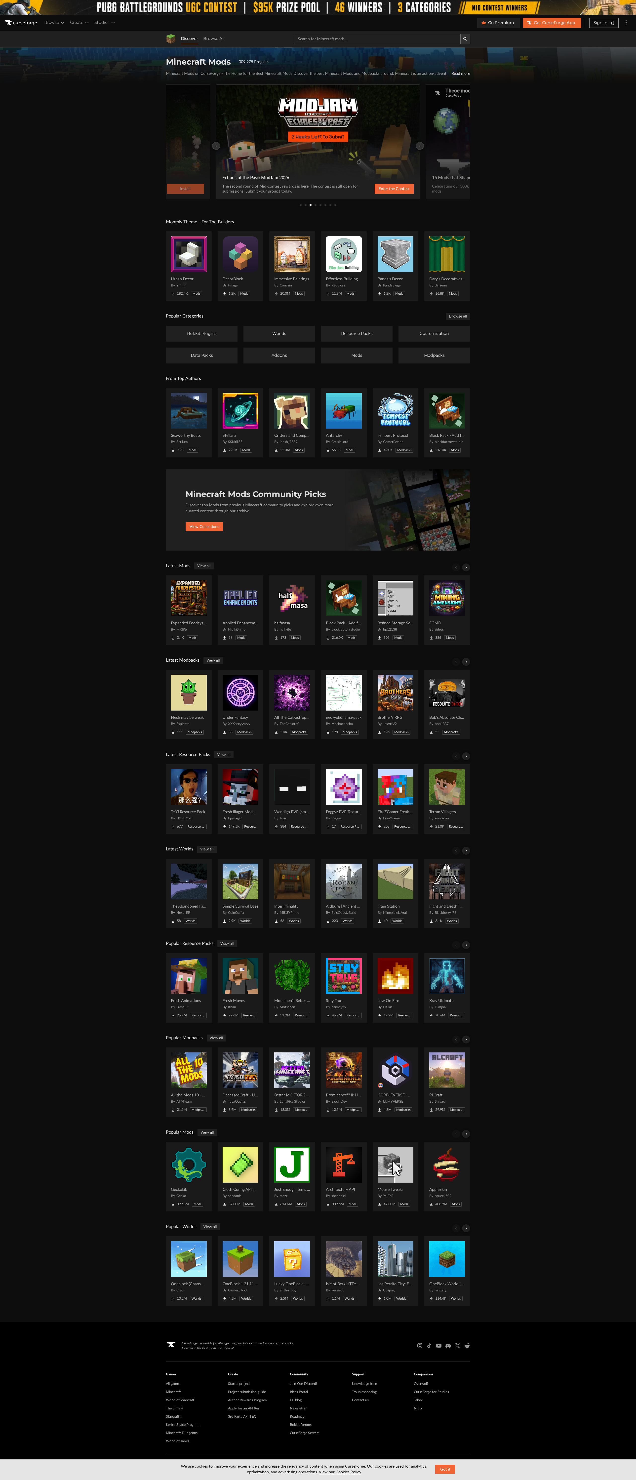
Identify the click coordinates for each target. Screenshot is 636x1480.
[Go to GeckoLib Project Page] (189, 1176)
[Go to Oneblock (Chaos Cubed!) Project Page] (189, 1271)
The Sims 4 (174, 1408)
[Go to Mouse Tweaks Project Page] (395, 1176)
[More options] (626, 23)
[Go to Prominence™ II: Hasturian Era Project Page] (344, 1082)
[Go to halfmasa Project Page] (292, 610)
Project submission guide (247, 1392)
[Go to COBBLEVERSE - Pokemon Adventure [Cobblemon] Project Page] (395, 1082)
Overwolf (421, 1384)
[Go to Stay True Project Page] (344, 988)
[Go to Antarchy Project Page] (344, 422)
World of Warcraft (180, 1400)
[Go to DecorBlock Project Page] (240, 266)
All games (173, 1384)
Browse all (458, 316)
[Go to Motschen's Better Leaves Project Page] (292, 988)
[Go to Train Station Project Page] (395, 893)
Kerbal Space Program (182, 1425)
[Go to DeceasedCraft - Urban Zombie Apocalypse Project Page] (240, 1082)
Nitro (418, 1408)
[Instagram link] (420, 1346)
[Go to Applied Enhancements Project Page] (240, 610)
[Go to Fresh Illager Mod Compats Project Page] (240, 799)
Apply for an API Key (244, 1408)
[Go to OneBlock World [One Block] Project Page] (447, 1271)
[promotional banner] (318, 7)
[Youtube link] (439, 1346)
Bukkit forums (301, 1425)
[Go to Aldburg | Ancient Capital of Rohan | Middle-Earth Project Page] (344, 893)
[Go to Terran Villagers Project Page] (447, 799)
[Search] (465, 39)
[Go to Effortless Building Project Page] (344, 266)
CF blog (296, 1400)
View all (204, 566)
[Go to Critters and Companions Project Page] (292, 422)
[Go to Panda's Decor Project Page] (395, 266)
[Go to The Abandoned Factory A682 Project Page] (189, 893)
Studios (102, 22)
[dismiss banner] (628, 7)
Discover (189, 38)
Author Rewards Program (247, 1400)
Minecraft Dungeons (182, 1433)
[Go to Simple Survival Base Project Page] (240, 893)
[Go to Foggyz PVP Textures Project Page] (344, 799)
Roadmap (297, 1416)
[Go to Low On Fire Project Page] (395, 988)
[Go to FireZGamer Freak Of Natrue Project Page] (395, 799)
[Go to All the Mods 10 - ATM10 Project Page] (189, 1082)
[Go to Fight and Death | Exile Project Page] (447, 893)
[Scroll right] (466, 567)
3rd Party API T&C (242, 1416)
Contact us (360, 1400)
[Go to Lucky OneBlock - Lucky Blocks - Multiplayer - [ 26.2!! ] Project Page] (292, 1271)
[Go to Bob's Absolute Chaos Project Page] (447, 704)
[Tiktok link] (429, 1346)
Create (76, 22)
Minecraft (173, 1392)
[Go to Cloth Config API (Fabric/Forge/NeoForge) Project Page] (240, 1176)
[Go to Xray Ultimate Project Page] (447, 988)
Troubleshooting (364, 1392)
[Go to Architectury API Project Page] (344, 1176)
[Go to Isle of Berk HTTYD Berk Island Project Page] (344, 1271)
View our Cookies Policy (340, 1472)
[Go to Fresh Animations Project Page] (189, 988)
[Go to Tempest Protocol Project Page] (395, 422)
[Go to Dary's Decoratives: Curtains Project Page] (447, 266)
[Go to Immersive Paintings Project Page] (292, 266)
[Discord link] (448, 1346)
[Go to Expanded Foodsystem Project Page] (189, 610)
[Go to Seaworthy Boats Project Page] (189, 422)
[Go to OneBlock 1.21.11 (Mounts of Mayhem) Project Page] (240, 1271)
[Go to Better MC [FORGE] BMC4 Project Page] (292, 1082)
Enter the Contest (394, 189)
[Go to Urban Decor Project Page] (189, 266)
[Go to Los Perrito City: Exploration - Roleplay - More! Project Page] (395, 1271)
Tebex (418, 1400)
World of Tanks (177, 1441)
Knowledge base (364, 1384)
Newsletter (298, 1408)
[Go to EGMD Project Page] (447, 610)
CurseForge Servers (304, 1433)
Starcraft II (174, 1416)
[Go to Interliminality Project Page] (292, 893)
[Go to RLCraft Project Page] (447, 1082)
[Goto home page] (21, 22)
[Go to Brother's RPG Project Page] (395, 704)
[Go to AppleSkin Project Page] (447, 1176)
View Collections (204, 527)
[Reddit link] (467, 1346)
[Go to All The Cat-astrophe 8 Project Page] (292, 704)
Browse (51, 22)
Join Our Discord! (303, 1384)
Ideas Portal (299, 1392)
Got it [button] (445, 1469)
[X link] (458, 1346)
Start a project (239, 1384)
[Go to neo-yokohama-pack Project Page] (344, 704)
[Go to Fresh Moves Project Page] (240, 988)
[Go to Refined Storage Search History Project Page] (395, 610)
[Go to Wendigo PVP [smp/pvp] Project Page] (292, 799)
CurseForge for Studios (431, 1392)
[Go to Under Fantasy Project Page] (240, 704)
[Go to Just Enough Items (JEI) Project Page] (292, 1176)
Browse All (213, 38)
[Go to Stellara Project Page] (240, 422)
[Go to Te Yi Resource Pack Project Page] (189, 799)
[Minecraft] (171, 39)
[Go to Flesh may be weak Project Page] (189, 704)
